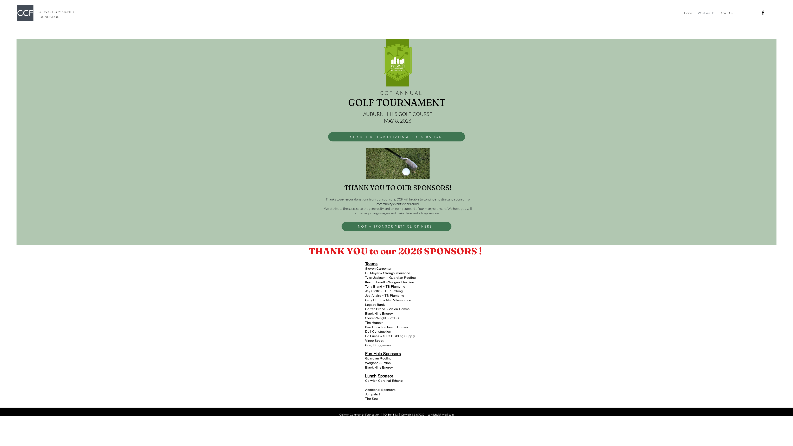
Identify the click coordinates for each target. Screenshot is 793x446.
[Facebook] (763, 12)
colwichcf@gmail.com (441, 414)
